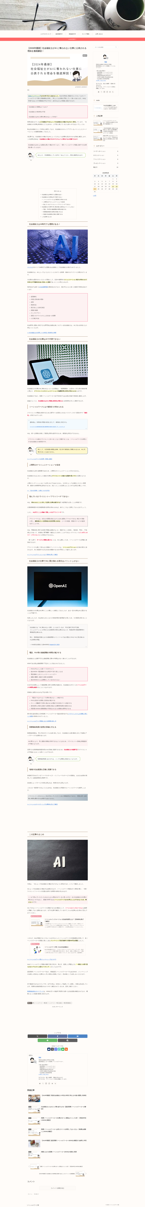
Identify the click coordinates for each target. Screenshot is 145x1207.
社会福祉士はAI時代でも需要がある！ (52, 194)
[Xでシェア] (37, 1036)
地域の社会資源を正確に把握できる (53, 214)
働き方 (30, 1003)
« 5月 (94, 195)
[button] (67, 1040)
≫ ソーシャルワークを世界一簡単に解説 (39, 459)
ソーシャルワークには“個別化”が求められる (55, 199)
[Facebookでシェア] (57, 1036)
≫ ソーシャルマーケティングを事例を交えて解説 (42, 804)
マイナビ (30, 267)
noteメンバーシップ (34, 96)
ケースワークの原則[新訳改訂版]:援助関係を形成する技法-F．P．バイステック (47, 426)
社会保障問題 (44, 287)
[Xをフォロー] (52, 1049)
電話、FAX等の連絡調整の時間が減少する (54, 209)
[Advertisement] (57, 174)
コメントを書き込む (57, 1188)
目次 (55, 191)
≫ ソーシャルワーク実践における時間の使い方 (41, 721)
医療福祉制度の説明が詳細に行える (53, 211)
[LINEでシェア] (47, 1040)
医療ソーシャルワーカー (50, 1003)
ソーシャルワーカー (38, 1003)
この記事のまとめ (47, 216)
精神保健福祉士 (68, 1003)
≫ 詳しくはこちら (44, 1074)
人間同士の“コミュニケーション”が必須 (54, 202)
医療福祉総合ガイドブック (35, 991)
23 (116, 186)
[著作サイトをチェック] (48, 1049)
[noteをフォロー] (59, 1049)
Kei (40, 1057)
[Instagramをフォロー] (55, 1049)
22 (113, 186)
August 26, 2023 (54, 644)
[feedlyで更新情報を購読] (62, 1049)
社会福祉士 (60, 1003)
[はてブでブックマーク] (77, 1036)
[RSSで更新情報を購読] (66, 1049)
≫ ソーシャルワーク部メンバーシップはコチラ (41, 959)
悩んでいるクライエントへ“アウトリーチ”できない (57, 204)
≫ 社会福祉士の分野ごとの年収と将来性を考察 (41, 332)
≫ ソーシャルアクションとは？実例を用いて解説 (42, 554)
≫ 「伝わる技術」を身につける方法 (38, 490)
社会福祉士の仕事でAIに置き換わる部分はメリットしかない (58, 207)
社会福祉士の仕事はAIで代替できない (52, 197)
